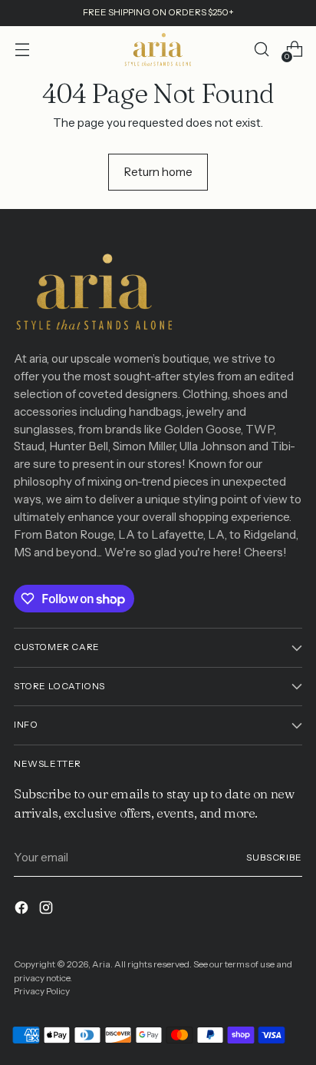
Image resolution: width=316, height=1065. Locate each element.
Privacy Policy (42, 991)
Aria (101, 964)
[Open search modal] (261, 49)
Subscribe (274, 857)
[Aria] (158, 49)
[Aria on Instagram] (47, 910)
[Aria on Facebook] (23, 910)
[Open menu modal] (22, 49)
